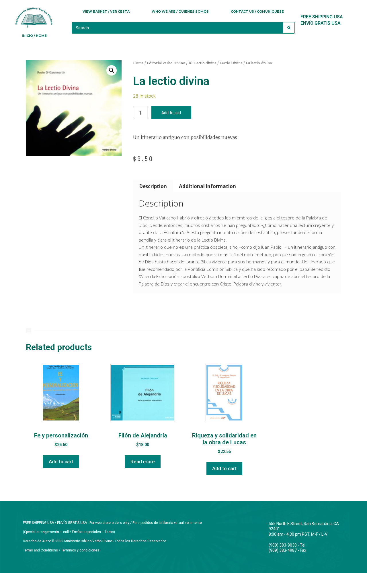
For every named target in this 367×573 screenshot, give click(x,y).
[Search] (288, 27)
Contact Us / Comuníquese (257, 11)
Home (138, 63)
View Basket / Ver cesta (106, 11)
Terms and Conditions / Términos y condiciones (61, 550)
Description (153, 186)
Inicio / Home (34, 36)
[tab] (153, 186)
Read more (142, 461)
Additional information (207, 186)
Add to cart (171, 112)
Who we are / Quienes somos (180, 11)
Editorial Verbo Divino (166, 63)
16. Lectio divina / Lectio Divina (215, 63)
